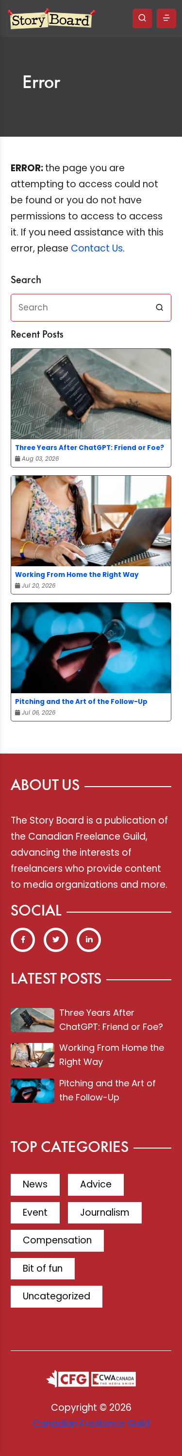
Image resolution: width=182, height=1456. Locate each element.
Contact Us (97, 248)
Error (41, 83)
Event (35, 1212)
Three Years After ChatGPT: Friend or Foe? (89, 447)
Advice (96, 1184)
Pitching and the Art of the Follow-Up (81, 701)
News (35, 1184)
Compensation (57, 1240)
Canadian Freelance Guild (91, 1423)
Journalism (105, 1212)
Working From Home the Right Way (77, 574)
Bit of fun (43, 1268)
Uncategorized (56, 1296)
